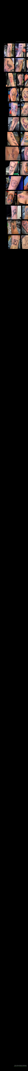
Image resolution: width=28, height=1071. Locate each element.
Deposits (20, 31)
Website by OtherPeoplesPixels (20, 1066)
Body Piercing (12, 21)
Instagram (15, 26)
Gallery (11, 11)
